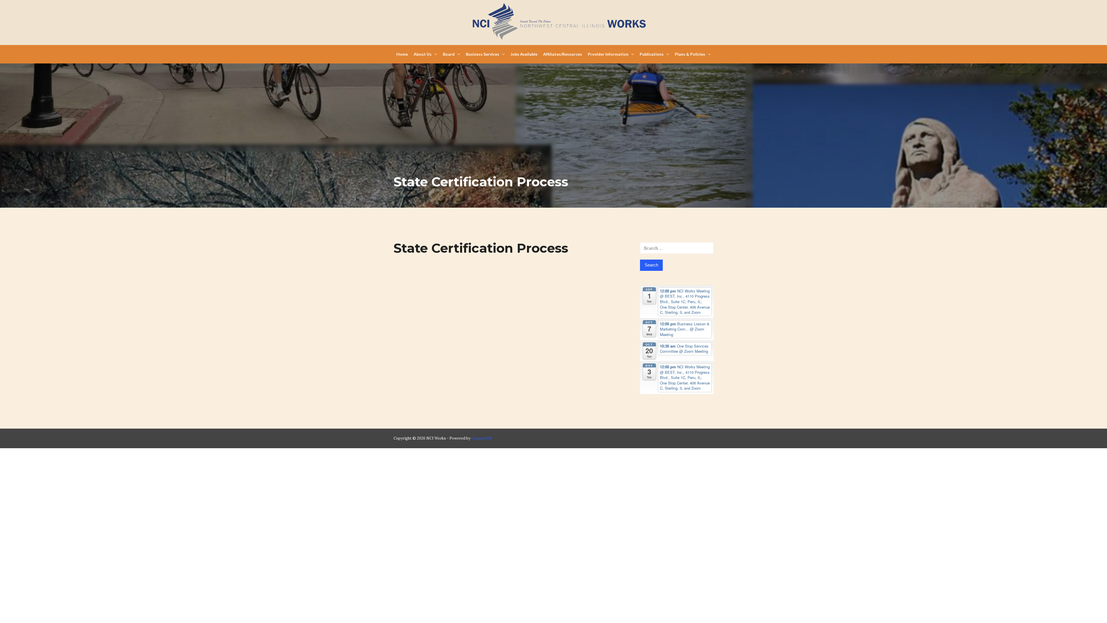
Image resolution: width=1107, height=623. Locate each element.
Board (449, 54)
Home (402, 54)
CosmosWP (481, 438)
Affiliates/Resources (562, 54)
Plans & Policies (690, 54)
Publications (652, 54)
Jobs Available (524, 54)
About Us (423, 54)
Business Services (482, 54)
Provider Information (608, 54)
